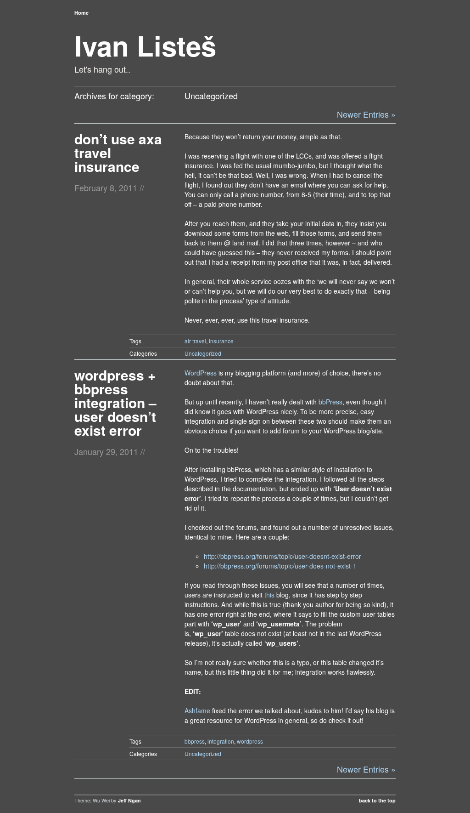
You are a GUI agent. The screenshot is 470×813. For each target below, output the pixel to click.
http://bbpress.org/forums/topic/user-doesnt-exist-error (282, 556)
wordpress (250, 741)
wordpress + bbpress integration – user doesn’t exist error (115, 402)
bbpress (195, 741)
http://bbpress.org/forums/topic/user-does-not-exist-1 (280, 565)
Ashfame (197, 710)
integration (220, 741)
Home (81, 12)
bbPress (330, 401)
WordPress (201, 372)
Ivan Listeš (145, 45)
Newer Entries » (366, 114)
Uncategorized (203, 353)
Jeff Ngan (129, 800)
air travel (195, 341)
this (269, 594)
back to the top (377, 800)
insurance (221, 341)
